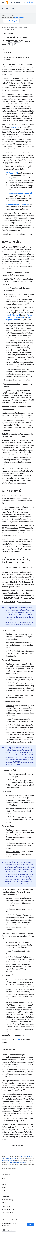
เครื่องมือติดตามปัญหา (8, 1200)
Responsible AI (8, 8)
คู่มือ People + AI (12, 173)
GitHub (4, 1184)
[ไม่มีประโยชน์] (18, 33)
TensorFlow (5, 27)
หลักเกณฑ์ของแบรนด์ (8, 1209)
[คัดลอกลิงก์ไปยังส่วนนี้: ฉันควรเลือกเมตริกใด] (24, 491)
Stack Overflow (6, 1206)
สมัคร (30, 1224)
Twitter (4, 1188)
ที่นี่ (19, 1039)
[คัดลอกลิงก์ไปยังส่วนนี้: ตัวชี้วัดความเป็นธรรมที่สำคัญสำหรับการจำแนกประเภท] (28, 562)
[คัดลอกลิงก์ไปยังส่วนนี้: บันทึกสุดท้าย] (17, 1050)
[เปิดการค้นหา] (24, 2)
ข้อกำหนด (4, 1220)
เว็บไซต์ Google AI (14, 315)
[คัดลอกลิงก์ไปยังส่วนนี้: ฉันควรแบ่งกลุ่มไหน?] (24, 242)
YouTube (4, 1191)
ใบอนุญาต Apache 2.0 (8, 1160)
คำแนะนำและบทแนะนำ (9, 29)
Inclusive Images (19, 317)
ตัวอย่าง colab (15, 127)
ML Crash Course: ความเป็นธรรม (17, 204)
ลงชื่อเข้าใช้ (30, 2)
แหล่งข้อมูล (14, 27)
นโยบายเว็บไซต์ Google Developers (16, 1162)
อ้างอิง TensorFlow (7, 1212)
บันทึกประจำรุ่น (6, 1203)
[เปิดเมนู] (3, 2)
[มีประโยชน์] (15, 33)
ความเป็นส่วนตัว (13, 1220)
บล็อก (3, 1178)
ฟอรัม (3, 1181)
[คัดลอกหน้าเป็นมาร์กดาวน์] (15, 44)
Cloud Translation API (21, 18)
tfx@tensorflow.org (11, 622)
